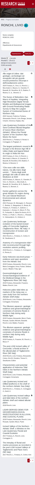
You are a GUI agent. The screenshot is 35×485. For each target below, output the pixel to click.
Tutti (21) (28, 53)
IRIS (2, 19)
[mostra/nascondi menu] (33, 4)
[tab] (5, 69)
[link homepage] (14, 4)
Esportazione (16, 53)
